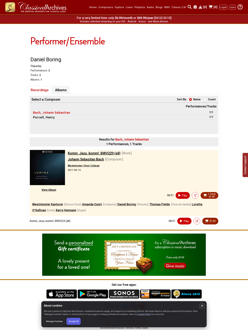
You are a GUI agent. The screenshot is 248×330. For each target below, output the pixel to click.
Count (212, 99)
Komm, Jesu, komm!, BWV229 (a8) (94, 153)
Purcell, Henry (44, 117)
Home (93, 7)
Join (232, 7)
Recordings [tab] (40, 90)
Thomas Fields (159, 204)
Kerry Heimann (66, 210)
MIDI (167, 7)
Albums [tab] (61, 90)
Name (197, 99)
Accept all (73, 321)
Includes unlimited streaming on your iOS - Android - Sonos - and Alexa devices (124, 21)
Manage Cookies (54, 321)
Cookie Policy (144, 314)
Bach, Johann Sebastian (51, 112)
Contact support (245, 165)
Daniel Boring (126, 204)
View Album (49, 190)
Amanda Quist (92, 204)
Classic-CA (179, 7)
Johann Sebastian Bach (86, 159)
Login (223, 7)
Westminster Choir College (84, 165)
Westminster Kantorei (47, 204)
